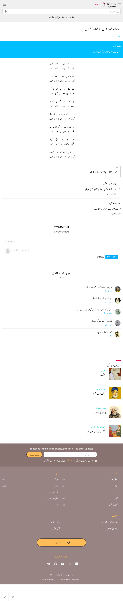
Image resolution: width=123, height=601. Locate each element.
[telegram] (48, 563)
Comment (112, 257)
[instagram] (55, 563)
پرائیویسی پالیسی (70, 460)
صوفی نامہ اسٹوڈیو (52, 498)
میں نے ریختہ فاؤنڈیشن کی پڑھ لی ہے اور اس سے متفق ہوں (68, 460)
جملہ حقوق (52, 575)
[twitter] (69, 563)
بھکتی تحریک (56, 528)
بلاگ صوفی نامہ (53, 492)
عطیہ (57, 505)
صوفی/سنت (71, 17)
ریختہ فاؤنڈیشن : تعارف (110, 522)
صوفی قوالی (57, 17)
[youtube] (62, 563)
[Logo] (109, 5)
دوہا (116, 486)
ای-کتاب (55, 479)
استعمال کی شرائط (60, 575)
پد (117, 492)
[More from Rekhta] (4, 4)
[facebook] (76, 563)
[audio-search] (5, 11)
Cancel (100, 257)
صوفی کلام (51, 17)
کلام (116, 498)
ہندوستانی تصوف (112, 528)
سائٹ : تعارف (55, 522)
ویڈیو (57, 486)
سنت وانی (64, 17)
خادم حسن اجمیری (116, 36)
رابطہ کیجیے (58, 542)
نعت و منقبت (113, 505)
